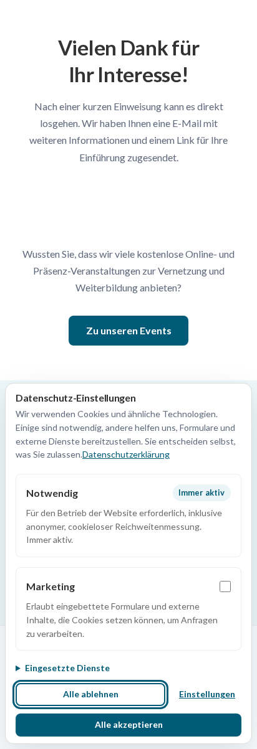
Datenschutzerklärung (126, 454)
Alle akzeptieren (129, 724)
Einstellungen (207, 694)
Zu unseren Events (129, 330)
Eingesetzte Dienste (67, 667)
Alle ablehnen (91, 694)
